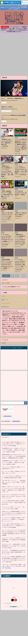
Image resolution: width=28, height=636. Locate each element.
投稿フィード (5, 299)
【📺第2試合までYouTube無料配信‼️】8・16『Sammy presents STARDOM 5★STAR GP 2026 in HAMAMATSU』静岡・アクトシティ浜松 (20, 239)
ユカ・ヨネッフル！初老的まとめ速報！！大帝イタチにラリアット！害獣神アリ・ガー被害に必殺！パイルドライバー (13, 519)
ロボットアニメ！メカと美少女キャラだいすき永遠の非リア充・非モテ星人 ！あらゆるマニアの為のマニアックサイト (13, 496)
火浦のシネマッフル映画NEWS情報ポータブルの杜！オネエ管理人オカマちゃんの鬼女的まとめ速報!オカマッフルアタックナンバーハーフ (13, 513)
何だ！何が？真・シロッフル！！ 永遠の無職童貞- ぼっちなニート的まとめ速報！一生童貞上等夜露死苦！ (13, 482)
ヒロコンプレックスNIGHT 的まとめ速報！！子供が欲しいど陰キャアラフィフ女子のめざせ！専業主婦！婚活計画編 (14, 566)
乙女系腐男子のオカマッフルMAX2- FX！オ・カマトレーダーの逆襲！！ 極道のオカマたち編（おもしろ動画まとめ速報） (13, 450)
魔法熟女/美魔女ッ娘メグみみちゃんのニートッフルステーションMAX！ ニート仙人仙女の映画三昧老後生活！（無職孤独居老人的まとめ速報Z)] (14, 456)
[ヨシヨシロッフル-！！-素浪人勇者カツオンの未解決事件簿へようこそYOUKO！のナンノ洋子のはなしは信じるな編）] (14, 546)
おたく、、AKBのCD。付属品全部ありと (12, 98)
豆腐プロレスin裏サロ (7, 106)
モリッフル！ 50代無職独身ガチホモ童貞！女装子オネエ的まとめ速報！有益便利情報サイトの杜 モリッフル (13, 552)
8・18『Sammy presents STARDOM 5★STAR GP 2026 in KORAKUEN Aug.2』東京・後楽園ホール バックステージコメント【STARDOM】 (7, 239)
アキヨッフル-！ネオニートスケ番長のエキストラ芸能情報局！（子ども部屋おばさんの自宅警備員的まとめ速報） (13, 539)
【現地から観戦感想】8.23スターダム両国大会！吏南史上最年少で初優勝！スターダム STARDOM (7, 195)
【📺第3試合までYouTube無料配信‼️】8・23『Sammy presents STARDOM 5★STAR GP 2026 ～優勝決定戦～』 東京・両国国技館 (7, 171)
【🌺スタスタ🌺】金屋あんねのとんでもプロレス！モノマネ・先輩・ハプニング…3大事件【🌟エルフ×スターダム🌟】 (7, 216)
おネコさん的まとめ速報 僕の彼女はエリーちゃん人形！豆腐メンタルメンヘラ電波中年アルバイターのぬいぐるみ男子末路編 (13, 444)
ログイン (4, 296)
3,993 (23, 275)
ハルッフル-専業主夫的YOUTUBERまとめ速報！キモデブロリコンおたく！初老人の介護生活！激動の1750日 (13, 502)
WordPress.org (5, 306)
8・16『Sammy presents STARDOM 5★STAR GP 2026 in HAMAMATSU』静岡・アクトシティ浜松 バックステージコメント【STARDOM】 (20, 264)
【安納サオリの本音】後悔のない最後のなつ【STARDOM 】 (20, 214)
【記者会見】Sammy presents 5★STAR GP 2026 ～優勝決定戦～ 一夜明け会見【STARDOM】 (7, 143)
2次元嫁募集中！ (14, 606)
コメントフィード (6, 303)
